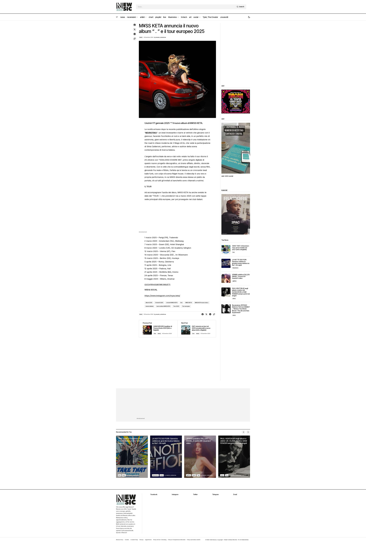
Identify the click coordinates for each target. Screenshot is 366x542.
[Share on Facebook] (134, 25)
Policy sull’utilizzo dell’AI (193, 539)
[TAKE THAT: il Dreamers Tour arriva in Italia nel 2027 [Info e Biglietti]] (226, 249)
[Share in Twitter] (134, 29)
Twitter (195, 494)
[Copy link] (134, 38)
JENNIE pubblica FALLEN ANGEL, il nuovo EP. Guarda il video (241, 276)
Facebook (154, 494)
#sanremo (235, 268)
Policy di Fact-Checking (159, 539)
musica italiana (149, 306)
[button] (117, 17)
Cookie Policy (134, 539)
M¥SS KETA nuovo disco (201, 302)
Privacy (141, 539)
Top (198, 475)
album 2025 (149, 302)
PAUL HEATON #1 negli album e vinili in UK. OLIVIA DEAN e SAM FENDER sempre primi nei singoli (241, 292)
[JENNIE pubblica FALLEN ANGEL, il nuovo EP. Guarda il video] (226, 278)
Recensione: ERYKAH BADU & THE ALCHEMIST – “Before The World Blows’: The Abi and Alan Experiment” (241, 308)
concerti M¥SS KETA (171, 302)
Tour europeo (186, 306)
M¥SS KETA (188, 302)
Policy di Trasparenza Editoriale (176, 539)
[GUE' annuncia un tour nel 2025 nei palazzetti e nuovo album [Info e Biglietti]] (196, 328)
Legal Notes (148, 539)
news (140, 37)
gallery (234, 281)
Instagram (175, 494)
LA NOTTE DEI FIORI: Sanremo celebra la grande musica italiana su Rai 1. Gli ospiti (240, 262)
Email (235, 494)
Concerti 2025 (159, 302)
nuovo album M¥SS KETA (163, 306)
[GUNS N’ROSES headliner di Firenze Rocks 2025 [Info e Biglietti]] (158, 328)
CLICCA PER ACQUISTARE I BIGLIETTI (157, 285)
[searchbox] (186, 6)
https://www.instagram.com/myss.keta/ (162, 296)
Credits (127, 539)
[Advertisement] (177, 217)
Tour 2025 (176, 306)
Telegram (215, 494)
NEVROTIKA (151, 133)
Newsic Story (119, 539)
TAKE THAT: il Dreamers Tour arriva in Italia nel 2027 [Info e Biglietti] (240, 247)
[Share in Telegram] (134, 34)
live (181, 302)
